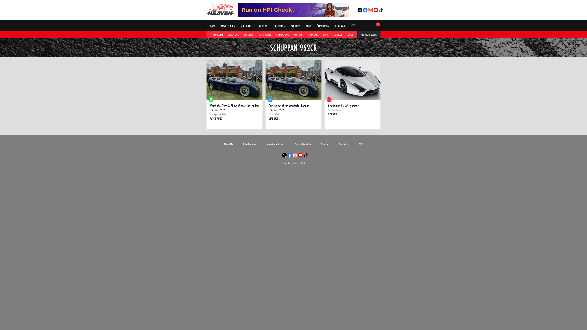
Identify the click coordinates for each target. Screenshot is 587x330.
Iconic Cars (313, 34)
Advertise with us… (275, 144)
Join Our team (250, 144)
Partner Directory (302, 144)
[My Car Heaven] (220, 9)
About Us (228, 144)
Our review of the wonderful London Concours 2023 (289, 108)
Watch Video (216, 119)
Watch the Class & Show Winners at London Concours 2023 (234, 108)
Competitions (228, 26)
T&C (361, 144)
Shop (308, 26)
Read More (274, 119)
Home (212, 26)
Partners (295, 26)
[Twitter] (360, 11)
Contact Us (343, 144)
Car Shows (279, 26)
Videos (326, 34)
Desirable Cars (282, 34)
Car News (262, 26)
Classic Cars (233, 34)
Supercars (246, 26)
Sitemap (325, 144)
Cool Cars (298, 34)
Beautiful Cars (265, 34)
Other (350, 34)
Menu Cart (340, 26)
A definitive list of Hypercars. (344, 106)
